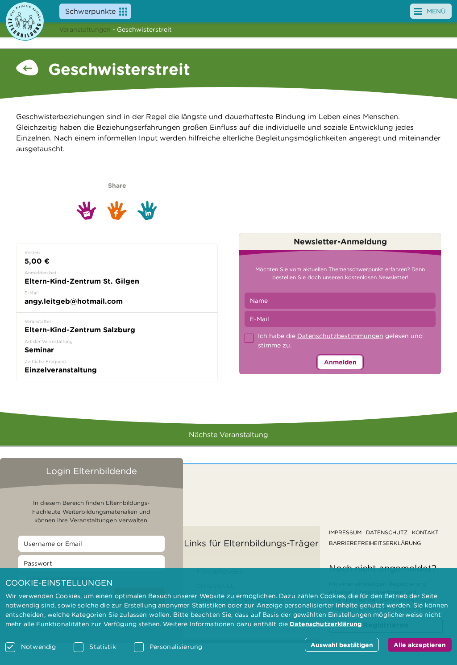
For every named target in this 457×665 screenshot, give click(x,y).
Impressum (345, 532)
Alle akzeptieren (420, 644)
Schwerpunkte (90, 11)
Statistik (102, 646)
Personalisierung (176, 646)
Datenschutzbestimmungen (340, 335)
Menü (436, 11)
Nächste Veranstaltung (228, 434)
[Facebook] (117, 210)
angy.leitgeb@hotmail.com (74, 301)
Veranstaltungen (85, 29)
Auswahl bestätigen (342, 644)
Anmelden (340, 362)
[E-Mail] (86, 210)
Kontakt (425, 532)
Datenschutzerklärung (325, 624)
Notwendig (38, 646)
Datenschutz (386, 532)
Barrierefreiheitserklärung (375, 543)
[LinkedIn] (147, 210)
